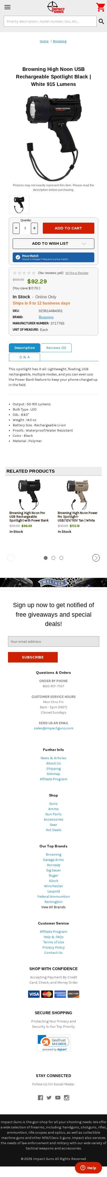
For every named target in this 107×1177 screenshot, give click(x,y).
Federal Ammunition (53, 896)
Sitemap (53, 774)
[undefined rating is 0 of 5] (24, 273)
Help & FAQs (54, 937)
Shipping (53, 768)
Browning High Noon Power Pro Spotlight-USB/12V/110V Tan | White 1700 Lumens (78, 518)
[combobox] (50, 21)
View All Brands (53, 907)
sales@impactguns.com (53, 728)
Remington (53, 902)
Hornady (53, 865)
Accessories (53, 819)
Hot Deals (53, 830)
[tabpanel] (29, 515)
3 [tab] (61, 558)
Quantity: (26, 220)
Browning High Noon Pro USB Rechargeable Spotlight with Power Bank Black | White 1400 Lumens (29, 520)
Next (96, 558)
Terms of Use (53, 942)
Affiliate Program (53, 779)
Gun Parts (53, 814)
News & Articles (53, 758)
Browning (53, 854)
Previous (11, 558)
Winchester (53, 886)
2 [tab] (53, 558)
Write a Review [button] (76, 273)
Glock (53, 881)
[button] (53, 1043)
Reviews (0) (56, 347)
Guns (53, 804)
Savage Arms (53, 860)
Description (24, 347)
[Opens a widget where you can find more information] (88, 1168)
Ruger (53, 875)
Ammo (53, 809)
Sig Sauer (53, 870)
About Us (53, 763)
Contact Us (53, 953)
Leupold (53, 891)
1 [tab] (46, 558)
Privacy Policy (53, 947)
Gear (53, 825)
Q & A (24, 357)
